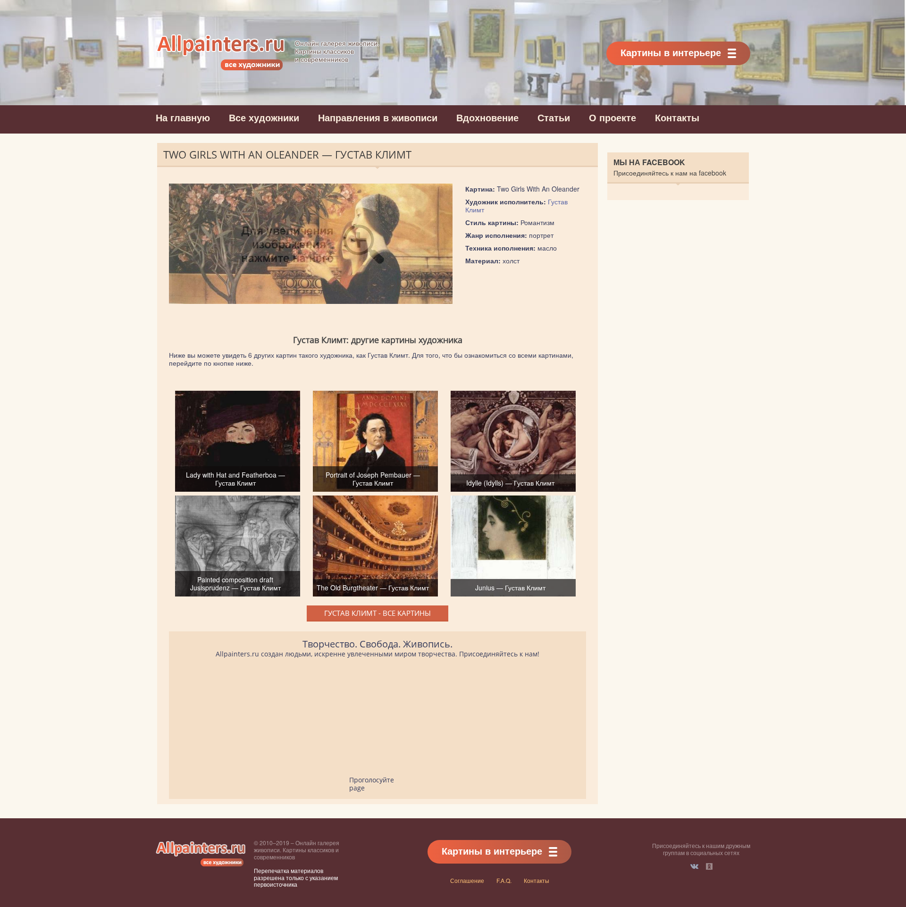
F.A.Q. (504, 880)
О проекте (612, 117)
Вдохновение (487, 117)
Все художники (264, 117)
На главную (183, 117)
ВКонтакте (694, 866)
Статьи (553, 117)
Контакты (677, 117)
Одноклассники (709, 866)
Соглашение (467, 880)
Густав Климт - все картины (377, 613)
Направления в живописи (377, 117)
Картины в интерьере (671, 52)
